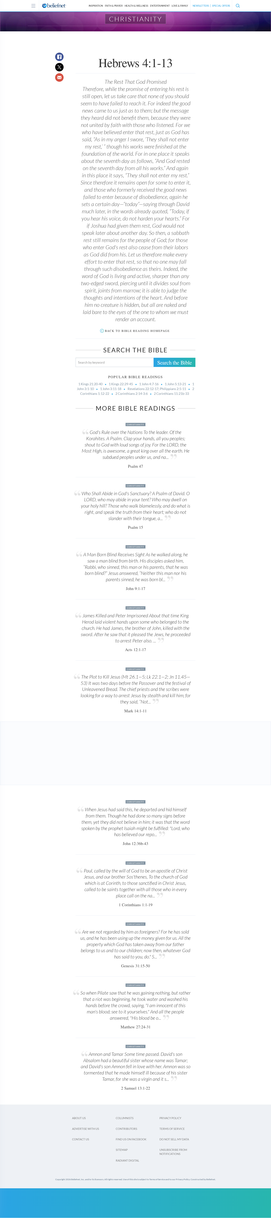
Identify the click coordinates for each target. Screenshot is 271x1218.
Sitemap (122, 1149)
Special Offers (221, 5)
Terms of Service (172, 1128)
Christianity (135, 19)
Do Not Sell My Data (174, 1139)
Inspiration (96, 5)
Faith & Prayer (114, 5)
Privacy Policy (170, 1118)
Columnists (124, 1118)
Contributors (126, 1128)
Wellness (136, 5)
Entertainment (160, 5)
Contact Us (80, 1139)
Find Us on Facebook (131, 1139)
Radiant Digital (127, 1160)
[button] (237, 5)
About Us (79, 1118)
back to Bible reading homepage (137, 331)
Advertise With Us (85, 1128)
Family (180, 5)
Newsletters (201, 5)
